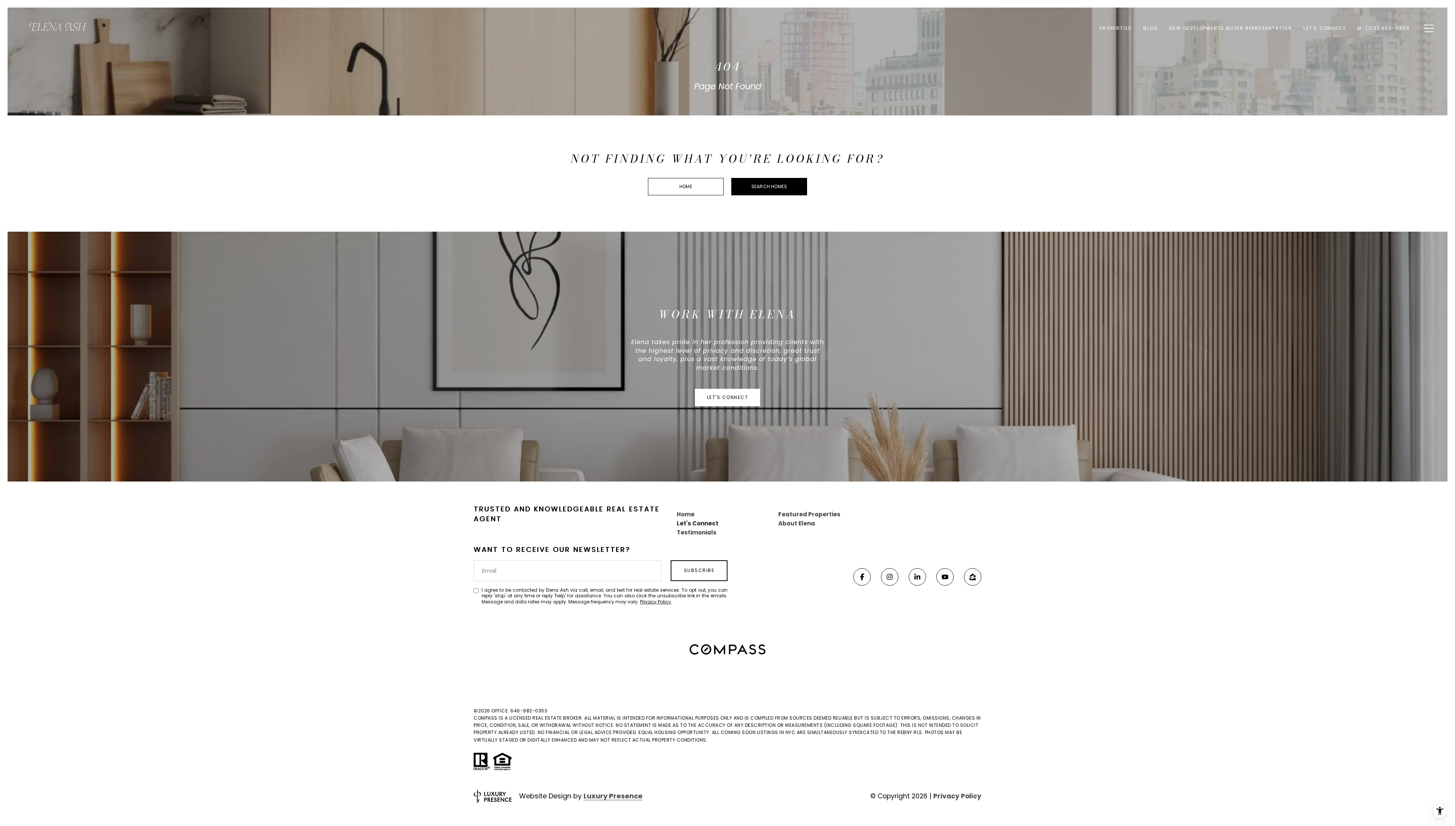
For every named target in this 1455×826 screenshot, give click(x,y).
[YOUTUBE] (945, 577)
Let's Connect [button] (727, 397)
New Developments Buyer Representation (1230, 28)
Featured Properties (809, 514)
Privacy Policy (655, 601)
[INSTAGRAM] (889, 577)
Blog (1150, 28)
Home (685, 186)
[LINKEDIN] (917, 577)
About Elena (796, 523)
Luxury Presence (613, 796)
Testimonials (697, 532)
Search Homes (769, 186)
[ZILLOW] (972, 577)
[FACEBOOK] (862, 577)
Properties (1116, 28)
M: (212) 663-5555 (1383, 28)
